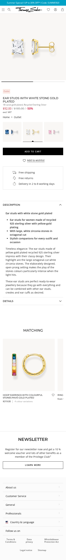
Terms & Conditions (10, 540)
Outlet (17, 117)
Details (8, 301)
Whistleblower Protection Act (51, 540)
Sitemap (42, 550)
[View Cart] (62, 9)
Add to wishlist (36, 160)
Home (6, 117)
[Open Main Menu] (3, 9)
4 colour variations (24, 401)
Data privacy (29, 540)
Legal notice (26, 550)
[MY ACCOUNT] (55, 9)
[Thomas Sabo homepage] (9, 9)
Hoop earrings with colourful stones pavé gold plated (23, 396)
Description (11, 204)
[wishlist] (48, 9)
